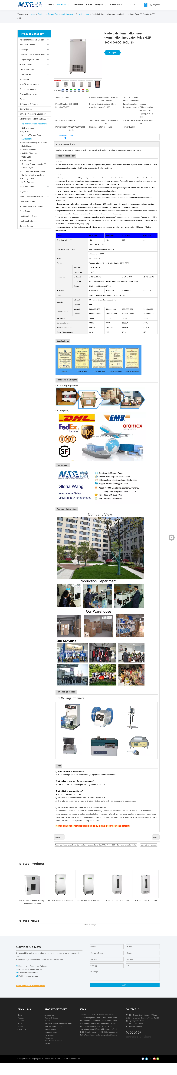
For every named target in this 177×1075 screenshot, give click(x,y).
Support (20, 1026)
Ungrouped (24, 191)
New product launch (87, 1023)
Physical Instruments (28, 94)
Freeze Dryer (27, 168)
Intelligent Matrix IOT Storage (32, 40)
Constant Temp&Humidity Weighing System (36, 164)
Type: (125, 104)
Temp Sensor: (95, 120)
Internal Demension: (131, 120)
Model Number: (62, 104)
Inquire (114, 53)
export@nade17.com (136, 1021)
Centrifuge (24, 50)
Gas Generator (26, 64)
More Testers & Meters (29, 84)
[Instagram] (139, 1032)
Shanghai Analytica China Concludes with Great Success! (101, 1018)
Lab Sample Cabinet (28, 221)
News (19, 1024)
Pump (22, 99)
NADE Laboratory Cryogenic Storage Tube (95, 1026)
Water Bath (26, 157)
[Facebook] (127, 1032)
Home (19, 1015)
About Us (20, 1021)
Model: (58, 107)
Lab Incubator (27, 139)
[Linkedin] (131, 1032)
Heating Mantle (27, 179)
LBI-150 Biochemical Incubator (88, 900)
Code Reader (25, 211)
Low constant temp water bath (34, 142)
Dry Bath (25, 132)
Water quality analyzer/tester (32, 196)
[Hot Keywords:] (145, 5)
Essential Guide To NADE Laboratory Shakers (96, 1015)
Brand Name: (128, 101)
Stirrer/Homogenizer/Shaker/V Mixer (35, 119)
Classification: (95, 97)
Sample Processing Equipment (33, 114)
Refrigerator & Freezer (29, 104)
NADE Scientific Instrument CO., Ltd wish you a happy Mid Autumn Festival (107, 1032)
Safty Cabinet (27, 146)
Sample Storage (26, 226)
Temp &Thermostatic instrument (33, 124)
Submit (124, 985)
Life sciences (25, 74)
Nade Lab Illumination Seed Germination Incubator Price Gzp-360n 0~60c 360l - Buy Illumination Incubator (95, 845)
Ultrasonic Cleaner (28, 187)
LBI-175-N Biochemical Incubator (60, 900)
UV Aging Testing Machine (32, 175)
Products (20, 1018)
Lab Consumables (27, 201)
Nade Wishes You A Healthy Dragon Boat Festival (98, 1035)
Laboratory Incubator (149, 845)
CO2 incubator (27, 128)
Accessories (49, 1015)
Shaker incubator (28, 150)
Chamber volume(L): (98, 107)
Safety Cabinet (26, 109)
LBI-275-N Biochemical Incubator (32, 900)
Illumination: (60, 120)
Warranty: (59, 97)
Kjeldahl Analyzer (27, 69)
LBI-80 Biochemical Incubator (116, 900)
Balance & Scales (27, 45)
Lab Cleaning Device (29, 216)
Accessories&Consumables (31, 206)
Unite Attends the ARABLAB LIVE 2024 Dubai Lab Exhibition (102, 1021)
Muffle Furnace (27, 182)
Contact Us (21, 1029)
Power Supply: (61, 127)
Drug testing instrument (29, 60)
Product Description (65, 135)
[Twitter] (135, 1032)
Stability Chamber (29, 153)
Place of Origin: (95, 104)
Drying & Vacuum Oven (31, 135)
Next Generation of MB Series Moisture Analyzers (115, 1023)
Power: (126, 127)
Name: (92, 127)
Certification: (128, 97)
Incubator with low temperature (34, 171)
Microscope (24, 79)
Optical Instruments (28, 89)
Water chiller (26, 161)
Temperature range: (131, 107)
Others (47, 1044)
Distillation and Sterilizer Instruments (35, 55)
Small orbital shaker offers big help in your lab (113, 1029)
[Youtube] (154, 1058)
